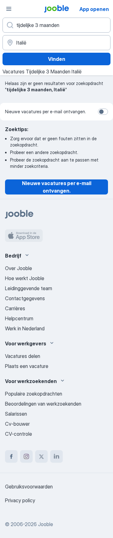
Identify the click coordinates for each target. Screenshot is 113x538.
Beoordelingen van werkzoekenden (43, 404)
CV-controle (18, 434)
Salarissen (16, 414)
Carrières (15, 308)
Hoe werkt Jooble (24, 278)
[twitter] (41, 456)
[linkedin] (56, 456)
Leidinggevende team (28, 288)
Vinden (56, 59)
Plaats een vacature (26, 366)
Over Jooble (18, 268)
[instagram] (26, 456)
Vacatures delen (22, 356)
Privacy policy (20, 500)
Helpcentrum (19, 318)
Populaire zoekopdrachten (33, 394)
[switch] (103, 112)
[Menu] (9, 9)
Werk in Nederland (25, 328)
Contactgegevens (25, 298)
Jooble (45, 524)
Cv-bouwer (17, 424)
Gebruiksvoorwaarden (29, 486)
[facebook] (11, 456)
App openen (94, 9)
